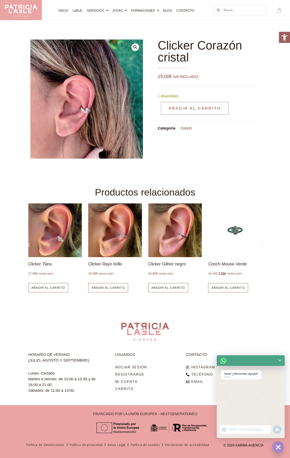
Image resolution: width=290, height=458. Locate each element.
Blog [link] (167, 10)
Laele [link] (77, 10)
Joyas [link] (117, 10)
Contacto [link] (185, 10)
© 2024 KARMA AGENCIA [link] (244, 445)
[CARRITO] (280, 10)
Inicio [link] (63, 10)
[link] (284, 37)
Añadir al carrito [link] (48, 287)
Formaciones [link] (143, 10)
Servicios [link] (95, 10)
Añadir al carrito (195, 108)
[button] (135, 47)
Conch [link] (186, 128)
